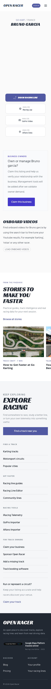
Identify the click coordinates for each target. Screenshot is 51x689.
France (31, 20)
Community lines (12, 498)
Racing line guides (13, 483)
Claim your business (13, 547)
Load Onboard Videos (17, 249)
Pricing (7, 671)
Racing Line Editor (13, 491)
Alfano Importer (11, 530)
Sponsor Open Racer (14, 554)
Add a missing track (13, 562)
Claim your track (12, 602)
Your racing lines (37, 671)
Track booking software (15, 569)
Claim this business (21, 202)
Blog (5, 665)
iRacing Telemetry (12, 515)
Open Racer (18, 622)
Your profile (34, 665)
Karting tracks (10, 451)
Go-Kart (20, 20)
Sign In (36, 5)
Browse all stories (12, 319)
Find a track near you (25, 431)
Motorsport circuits (13, 459)
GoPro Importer (11, 522)
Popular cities (10, 466)
